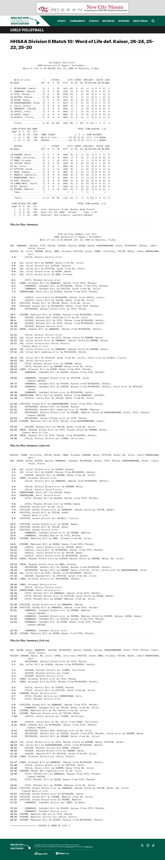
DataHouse (89, 847)
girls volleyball (27, 30)
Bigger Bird (70, 847)
